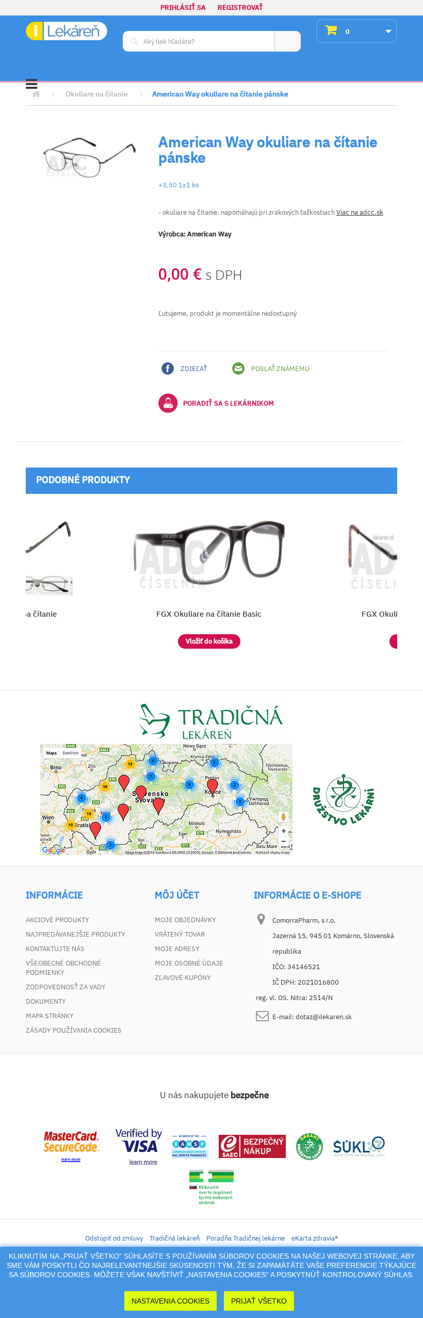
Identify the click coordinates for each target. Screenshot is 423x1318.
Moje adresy (177, 948)
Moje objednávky (185, 919)
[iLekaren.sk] (66, 31)
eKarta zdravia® (314, 1238)
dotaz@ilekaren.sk (324, 1016)
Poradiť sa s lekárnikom (228, 403)
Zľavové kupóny (183, 977)
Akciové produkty (57, 919)
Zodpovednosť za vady (66, 987)
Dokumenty (46, 1001)
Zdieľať (193, 368)
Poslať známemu (280, 368)
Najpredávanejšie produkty (75, 934)
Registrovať (240, 7)
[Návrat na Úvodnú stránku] (36, 94)
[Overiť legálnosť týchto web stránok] (211, 1187)
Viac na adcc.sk (359, 212)
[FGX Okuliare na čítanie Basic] (209, 553)
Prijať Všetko (259, 1301)
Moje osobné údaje (189, 963)
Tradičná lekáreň (175, 1238)
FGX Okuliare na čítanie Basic (209, 614)
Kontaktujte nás (55, 948)
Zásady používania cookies (74, 1030)
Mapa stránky (50, 1015)
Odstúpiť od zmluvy (114, 1238)
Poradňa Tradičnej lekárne (245, 1238)
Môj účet (177, 895)
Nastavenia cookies (170, 1301)
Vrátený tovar (180, 934)
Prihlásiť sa (183, 7)
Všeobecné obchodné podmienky (63, 968)
